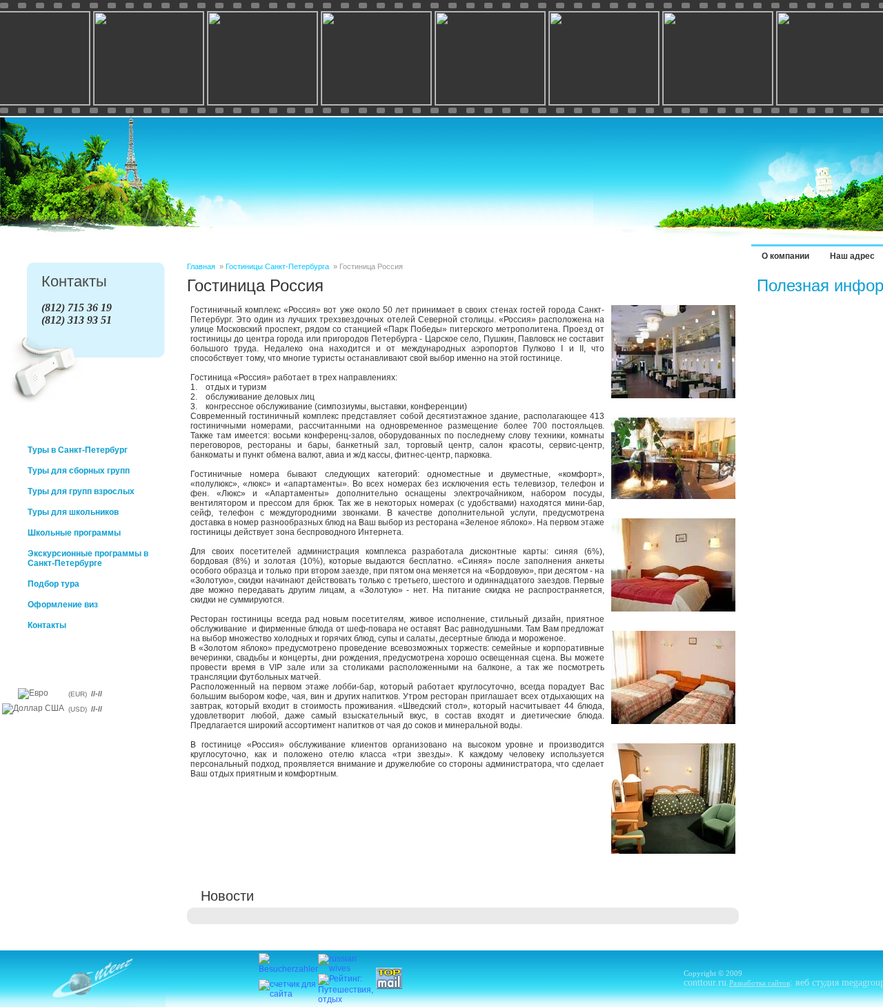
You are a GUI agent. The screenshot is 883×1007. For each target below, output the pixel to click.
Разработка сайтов (759, 983)
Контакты (47, 625)
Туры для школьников (73, 512)
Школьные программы (74, 533)
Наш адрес (852, 256)
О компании (785, 256)
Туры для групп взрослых (81, 491)
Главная (201, 266)
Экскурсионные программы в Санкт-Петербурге (88, 558)
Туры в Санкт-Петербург (78, 450)
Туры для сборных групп (79, 471)
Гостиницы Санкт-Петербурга (277, 266)
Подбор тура (53, 584)
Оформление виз (63, 604)
